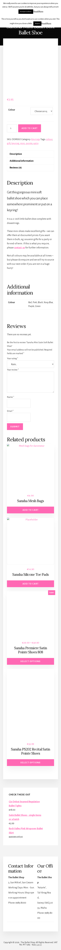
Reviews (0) (16, 167)
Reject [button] (37, 23)
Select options (30, 661)
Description (16, 154)
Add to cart (30, 128)
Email (10, 411)
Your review (13, 370)
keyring (15, 143)
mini (22, 143)
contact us (19, 247)
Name (10, 397)
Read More (38, 11)
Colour (11, 110)
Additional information (21, 161)
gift (8, 143)
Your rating (12, 358)
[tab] (30, 154)
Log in (39, 945)
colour (49, 139)
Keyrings (35, 139)
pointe (29, 143)
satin (35, 143)
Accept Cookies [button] (25, 12)
